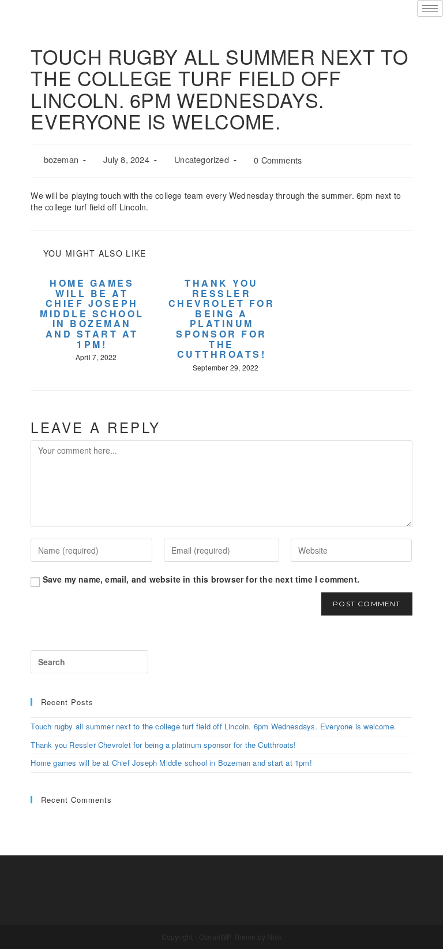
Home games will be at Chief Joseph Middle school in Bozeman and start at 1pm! (92, 313)
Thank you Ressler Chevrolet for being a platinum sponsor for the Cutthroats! (221, 318)
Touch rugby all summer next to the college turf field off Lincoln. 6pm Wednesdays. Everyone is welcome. (213, 726)
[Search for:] (89, 661)
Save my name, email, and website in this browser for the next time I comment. (201, 579)
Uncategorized (201, 159)
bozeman (61, 159)
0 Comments (278, 160)
